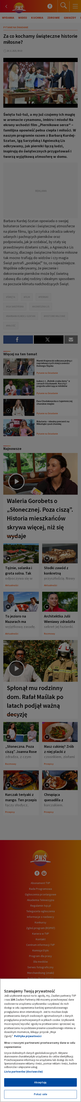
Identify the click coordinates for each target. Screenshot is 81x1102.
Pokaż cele (40, 1094)
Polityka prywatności (28, 1036)
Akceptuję (40, 1082)
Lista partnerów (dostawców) (23, 1071)
